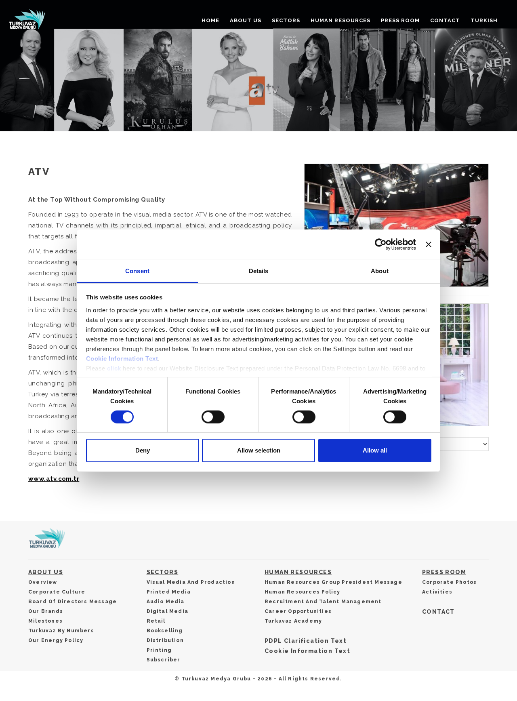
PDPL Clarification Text (306, 641)
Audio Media (166, 601)
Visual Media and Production (191, 582)
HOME (210, 20)
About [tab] (380, 270)
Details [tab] (259, 270)
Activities (437, 592)
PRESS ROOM (400, 20)
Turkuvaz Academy (293, 621)
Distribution (165, 640)
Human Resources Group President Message (333, 582)
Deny (142, 450)
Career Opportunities (298, 611)
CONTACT (445, 20)
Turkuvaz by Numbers (61, 631)
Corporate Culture (56, 592)
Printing (159, 650)
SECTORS (286, 20)
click (114, 367)
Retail (156, 621)
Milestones (45, 621)
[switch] (213, 416)
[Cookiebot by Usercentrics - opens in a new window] (380, 244)
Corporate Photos (449, 582)
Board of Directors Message (72, 601)
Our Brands (45, 611)
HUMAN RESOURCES (340, 20)
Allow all (375, 450)
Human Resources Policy (302, 592)
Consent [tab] (137, 270)
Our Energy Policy (55, 640)
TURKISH (484, 20)
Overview (42, 582)
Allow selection (258, 450)
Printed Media (169, 592)
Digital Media (168, 611)
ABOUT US (245, 20)
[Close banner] (428, 244)
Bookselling (165, 631)
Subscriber (164, 660)
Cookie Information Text (122, 358)
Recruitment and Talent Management (323, 601)
